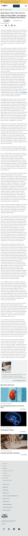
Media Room (5, 487)
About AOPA (5, 463)
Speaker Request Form (7, 480)
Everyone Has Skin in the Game (10, 453)
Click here (16, 2)
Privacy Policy (6, 498)
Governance (5, 473)
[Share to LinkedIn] (12, 25)
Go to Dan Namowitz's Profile (18, 380)
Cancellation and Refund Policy (10, 495)
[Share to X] (9, 25)
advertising (5, 490)
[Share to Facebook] (6, 25)
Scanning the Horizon (7, 430)
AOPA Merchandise (7, 504)
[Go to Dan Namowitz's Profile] (6, 370)
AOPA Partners (5, 478)
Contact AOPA (6, 484)
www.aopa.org (23, 92)
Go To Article (23, 409)
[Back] (1, 9)
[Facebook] (3, 529)
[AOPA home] (4, 6)
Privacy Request (6, 510)
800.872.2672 (3, 523)
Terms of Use (6, 492)
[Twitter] (8, 529)
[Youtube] (19, 529)
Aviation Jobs (6, 501)
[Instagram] (14, 529)
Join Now (16, 6)
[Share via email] (14, 25)
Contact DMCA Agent (7, 507)
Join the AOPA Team (6, 475)
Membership (5, 468)
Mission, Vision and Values (8, 470)
